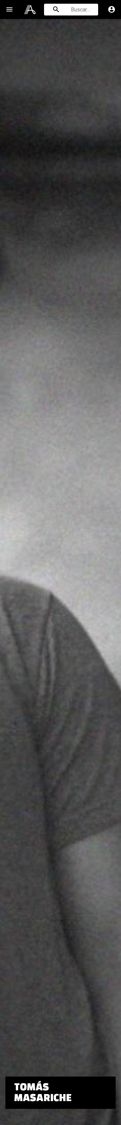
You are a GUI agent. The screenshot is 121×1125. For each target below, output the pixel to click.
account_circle (112, 9)
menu (9, 9)
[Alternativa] (30, 9)
